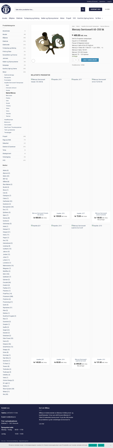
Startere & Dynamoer (9, 147)
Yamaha (8, 113)
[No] (111, 445)
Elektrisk (19, 18)
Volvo (7, 111)
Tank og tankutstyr (9, 130)
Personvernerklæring (12, 441)
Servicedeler (7, 125)
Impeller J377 (81, 213)
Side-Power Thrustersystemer (12, 127)
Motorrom (7, 122)
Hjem (73, 26)
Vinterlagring (6, 157)
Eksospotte (7, 77)
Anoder (4, 18)
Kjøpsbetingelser (23, 441)
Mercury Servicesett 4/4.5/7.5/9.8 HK (101, 214)
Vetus (7, 108)
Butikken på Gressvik (92, 1)
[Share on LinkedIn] (79, 69)
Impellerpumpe (8, 119)
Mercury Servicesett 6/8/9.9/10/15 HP (81, 360)
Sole (7, 100)
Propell (68, 18)
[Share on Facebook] (73, 69)
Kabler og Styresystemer (50, 18)
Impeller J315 (60, 213)
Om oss (3, 441)
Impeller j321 (40, 359)
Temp (4, 150)
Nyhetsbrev (102, 1)
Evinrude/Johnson (11, 88)
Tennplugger (7, 132)
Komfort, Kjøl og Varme (86, 18)
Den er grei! (92, 445)
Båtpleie (12, 18)
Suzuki (8, 103)
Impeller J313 (101, 359)
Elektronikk (6, 45)
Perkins (8, 98)
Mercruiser (9, 95)
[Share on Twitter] (75, 69)
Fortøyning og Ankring (31, 18)
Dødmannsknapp (9, 75)
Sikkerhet (5, 143)
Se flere (98, 18)
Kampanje (6, 65)
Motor (62, 18)
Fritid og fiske (7, 51)
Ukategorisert (7, 153)
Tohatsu (8, 106)
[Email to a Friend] (77, 69)
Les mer (41, 424)
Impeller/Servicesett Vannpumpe (13, 82)
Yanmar (8, 116)
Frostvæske (7, 80)
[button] (109, 1)
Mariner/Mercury (11, 93)
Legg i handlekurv (90, 60)
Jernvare (5, 58)
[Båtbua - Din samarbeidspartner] (6, 9)
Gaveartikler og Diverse (10, 55)
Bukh (7, 85)
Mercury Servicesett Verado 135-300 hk (40, 214)
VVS (74, 18)
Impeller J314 (60, 359)
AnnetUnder (6, 31)
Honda (8, 90)
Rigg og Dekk (7, 140)
